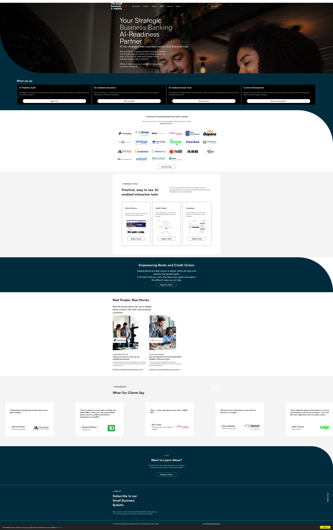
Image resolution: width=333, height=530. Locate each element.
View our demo (129, 101)
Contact (178, 6)
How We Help (166, 167)
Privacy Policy (155, 523)
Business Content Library (213, 523)
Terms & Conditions (144, 523)
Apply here (54, 101)
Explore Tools (136, 239)
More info (59, 527)
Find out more (204, 101)
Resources (170, 6)
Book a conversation (278, 101)
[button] (136, 6)
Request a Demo (166, 285)
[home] (119, 6)
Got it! (325, 527)
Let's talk (214, 6)
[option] (36, 419)
